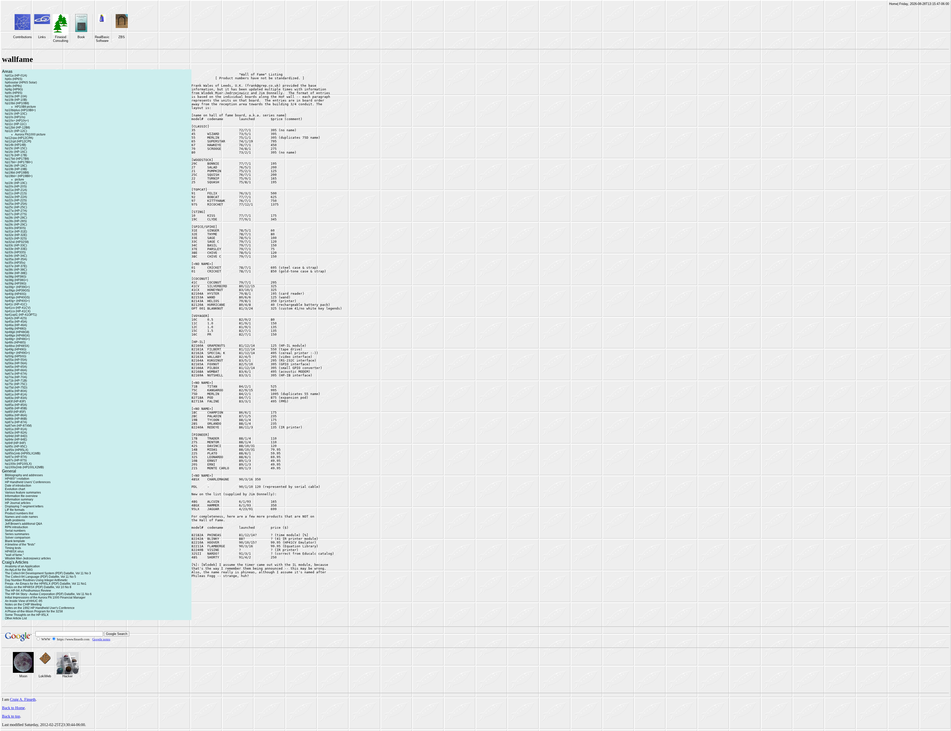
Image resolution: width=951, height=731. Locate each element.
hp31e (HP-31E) (16, 231)
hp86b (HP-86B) (16, 418)
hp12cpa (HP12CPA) (19, 138)
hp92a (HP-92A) (16, 432)
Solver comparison (17, 537)
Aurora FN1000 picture (30, 134)
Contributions (22, 37)
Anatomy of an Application (22, 566)
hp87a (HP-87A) (16, 422)
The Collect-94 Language (22, 576)
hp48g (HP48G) (15, 328)
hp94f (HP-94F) (15, 443)
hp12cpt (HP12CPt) (18, 141)
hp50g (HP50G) (15, 356)
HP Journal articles (17, 503)
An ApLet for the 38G (19, 570)
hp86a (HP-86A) (16, 415)
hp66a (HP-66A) (16, 370)
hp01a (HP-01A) (16, 75)
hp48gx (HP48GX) (17, 335)
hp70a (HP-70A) (16, 377)
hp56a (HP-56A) (16, 363)
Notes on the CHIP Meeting (23, 604)
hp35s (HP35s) (15, 262)
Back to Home (13, 708)
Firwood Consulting (60, 39)
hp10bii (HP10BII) (17, 103)
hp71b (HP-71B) (16, 380)
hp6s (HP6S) (13, 79)
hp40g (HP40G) (15, 294)
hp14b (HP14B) (15, 145)
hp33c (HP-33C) (16, 245)
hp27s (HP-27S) (16, 214)
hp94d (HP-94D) (16, 436)
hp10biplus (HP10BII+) (20, 110)
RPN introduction (16, 527)
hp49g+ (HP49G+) (17, 353)
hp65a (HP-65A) (16, 366)
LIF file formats (15, 510)
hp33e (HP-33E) (16, 249)
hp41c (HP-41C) (16, 304)
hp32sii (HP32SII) (17, 242)
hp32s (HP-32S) (16, 238)
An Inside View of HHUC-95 (23, 601)
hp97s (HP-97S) (16, 460)
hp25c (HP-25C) (16, 207)
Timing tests (13, 548)
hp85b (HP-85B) (16, 408)
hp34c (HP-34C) (16, 256)
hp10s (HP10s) (15, 117)
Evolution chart (15, 489)
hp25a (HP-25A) (16, 204)
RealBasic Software (102, 39)
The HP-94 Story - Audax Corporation (30, 594)
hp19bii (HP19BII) (17, 172)
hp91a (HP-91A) (16, 429)
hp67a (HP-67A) (16, 373)
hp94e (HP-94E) (16, 439)
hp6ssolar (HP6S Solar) (21, 82)
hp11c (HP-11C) (15, 124)
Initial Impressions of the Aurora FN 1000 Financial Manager (45, 597)
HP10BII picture (25, 106)
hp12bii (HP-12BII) (17, 127)
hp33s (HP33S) (15, 252)
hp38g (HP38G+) (16, 280)
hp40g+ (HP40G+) (17, 301)
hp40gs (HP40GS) (17, 297)
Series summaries (17, 534)
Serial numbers (15, 530)
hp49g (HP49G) (15, 349)
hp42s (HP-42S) (16, 318)
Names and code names (21, 517)
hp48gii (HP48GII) (17, 332)
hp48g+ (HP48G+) (17, 339)
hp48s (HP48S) (15, 342)
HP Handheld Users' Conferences (28, 482)
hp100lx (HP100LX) (18, 464)
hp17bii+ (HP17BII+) (18, 162)
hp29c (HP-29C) (16, 224)
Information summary (19, 499)
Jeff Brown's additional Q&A (23, 523)
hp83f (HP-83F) (15, 401)
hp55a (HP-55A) (16, 360)
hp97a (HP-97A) (16, 457)
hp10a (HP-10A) (16, 96)
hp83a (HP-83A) (16, 398)
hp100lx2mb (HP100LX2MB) (24, 467)
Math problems (15, 520)
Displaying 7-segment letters (24, 506)
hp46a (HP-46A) (16, 325)
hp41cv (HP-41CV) (17, 308)
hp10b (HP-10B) (16, 100)
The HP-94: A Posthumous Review (28, 590)
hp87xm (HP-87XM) (18, 425)
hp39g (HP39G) (15, 283)
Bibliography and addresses (24, 475)
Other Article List (16, 618)
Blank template (15, 541)
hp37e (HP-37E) (16, 266)
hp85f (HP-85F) (15, 412)
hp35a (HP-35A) (16, 259)
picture (19, 179)
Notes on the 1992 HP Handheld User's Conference (40, 608)
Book (81, 37)
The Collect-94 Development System (29, 573)
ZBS (121, 37)
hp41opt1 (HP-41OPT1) (21, 314)
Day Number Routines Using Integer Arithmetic (36, 580)
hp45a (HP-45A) (16, 321)
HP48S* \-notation (17, 478)
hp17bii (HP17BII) (17, 158)
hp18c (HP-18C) (16, 165)
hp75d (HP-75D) (16, 387)
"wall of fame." (14, 555)
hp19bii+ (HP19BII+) (18, 176)
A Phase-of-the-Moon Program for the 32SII (34, 611)
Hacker (67, 676)
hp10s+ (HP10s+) (17, 120)
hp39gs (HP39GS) (17, 290)
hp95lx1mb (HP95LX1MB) (22, 453)
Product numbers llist (19, 513)
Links (42, 37)
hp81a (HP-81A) (16, 394)
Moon (23, 676)
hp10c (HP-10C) (16, 113)
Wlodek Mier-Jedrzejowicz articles (28, 558)
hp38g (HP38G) (15, 276)
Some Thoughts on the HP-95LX (27, 615)
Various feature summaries (23, 492)
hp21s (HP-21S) (16, 193)
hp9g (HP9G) (14, 89)
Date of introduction (18, 485)
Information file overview (21, 496)
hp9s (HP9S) (13, 93)
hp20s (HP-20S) (16, 186)
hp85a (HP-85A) (16, 405)
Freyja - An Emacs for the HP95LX (28, 583)
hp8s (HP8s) (13, 86)
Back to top (11, 716)
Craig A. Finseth (23, 699)
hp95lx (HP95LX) (16, 450)
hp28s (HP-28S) (16, 221)
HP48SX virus (14, 551)
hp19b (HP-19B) (16, 169)
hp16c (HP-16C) (16, 152)
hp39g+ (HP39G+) (17, 287)
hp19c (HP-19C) (16, 183)
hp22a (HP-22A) (16, 197)
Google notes (101, 639)
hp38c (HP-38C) (16, 269)
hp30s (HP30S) (15, 228)
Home (893, 4)
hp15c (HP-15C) (16, 148)
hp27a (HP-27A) (16, 210)
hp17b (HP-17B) (16, 155)
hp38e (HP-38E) (16, 273)
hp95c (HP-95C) (16, 446)
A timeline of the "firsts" (20, 544)
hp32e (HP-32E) (16, 235)
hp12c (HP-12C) (16, 131)
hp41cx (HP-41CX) (17, 311)
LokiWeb (45, 676)
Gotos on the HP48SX (19, 587)
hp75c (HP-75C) (16, 384)
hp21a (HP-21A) (16, 190)
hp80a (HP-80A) (16, 391)
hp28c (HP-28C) (16, 217)
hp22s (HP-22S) (16, 200)
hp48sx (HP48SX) (17, 346)
